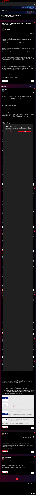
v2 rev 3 (15, 77)
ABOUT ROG (2, 483)
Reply (32, 81)
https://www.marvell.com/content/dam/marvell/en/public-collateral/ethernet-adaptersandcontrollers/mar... (20, 390)
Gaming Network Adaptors (17, 15)
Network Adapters (6, 74)
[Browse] (2, 4)
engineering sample (7, 77)
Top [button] (2, 492)
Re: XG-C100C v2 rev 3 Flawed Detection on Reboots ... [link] (9, 16)
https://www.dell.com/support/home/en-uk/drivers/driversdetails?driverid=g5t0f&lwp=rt (19, 381)
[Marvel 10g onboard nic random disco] (33, 86)
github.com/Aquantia (10, 397)
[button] (3, 81)
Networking (10, 15)
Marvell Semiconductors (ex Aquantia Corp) (14, 396)
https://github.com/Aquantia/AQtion (21, 380)
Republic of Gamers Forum (4, 15)
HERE (8, 40)
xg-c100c (17, 77)
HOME (6, 483)
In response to (9, 460)
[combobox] (18, 10)
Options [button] (2, 18)
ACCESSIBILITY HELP (14, 483)
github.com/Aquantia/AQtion (11, 406)
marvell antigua (12, 77)
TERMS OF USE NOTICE (8, 487)
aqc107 (3, 77)
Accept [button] (25, 131)
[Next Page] (22, 479)
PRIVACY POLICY (14, 487)
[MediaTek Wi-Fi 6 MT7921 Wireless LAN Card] (34, 86)
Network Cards (12, 74)
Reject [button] (11, 131)
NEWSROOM (9, 483)
